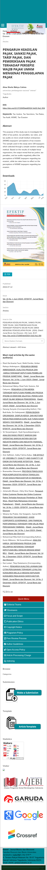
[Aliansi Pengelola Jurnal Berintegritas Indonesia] (23, 789)
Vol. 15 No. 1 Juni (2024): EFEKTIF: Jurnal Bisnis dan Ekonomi (23, 35)
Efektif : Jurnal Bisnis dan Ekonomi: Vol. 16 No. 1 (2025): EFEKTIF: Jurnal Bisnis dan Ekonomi (23, 507)
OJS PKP (17, 855)
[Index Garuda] (23, 804)
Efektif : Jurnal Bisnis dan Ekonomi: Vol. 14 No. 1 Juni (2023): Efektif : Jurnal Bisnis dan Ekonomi (23, 379)
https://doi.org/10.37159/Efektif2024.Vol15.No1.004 (24, 108)
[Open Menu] (2, 25)
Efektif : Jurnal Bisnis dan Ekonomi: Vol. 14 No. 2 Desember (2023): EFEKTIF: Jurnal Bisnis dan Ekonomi (22, 425)
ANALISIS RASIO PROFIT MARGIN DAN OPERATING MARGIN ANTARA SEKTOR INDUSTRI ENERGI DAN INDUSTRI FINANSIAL (23, 438)
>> (12, 591)
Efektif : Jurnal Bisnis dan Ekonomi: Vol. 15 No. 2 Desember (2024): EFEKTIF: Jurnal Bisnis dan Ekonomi (23, 448)
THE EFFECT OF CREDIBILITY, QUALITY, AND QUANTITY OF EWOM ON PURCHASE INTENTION (23, 458)
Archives (13, 31)
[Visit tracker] (4, 770)
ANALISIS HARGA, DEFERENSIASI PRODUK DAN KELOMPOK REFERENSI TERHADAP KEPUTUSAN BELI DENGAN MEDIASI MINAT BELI (22, 546)
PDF (8, 274)
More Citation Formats (13, 341)
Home (5, 31)
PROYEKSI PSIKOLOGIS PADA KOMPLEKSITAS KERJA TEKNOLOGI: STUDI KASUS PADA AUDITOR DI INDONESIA (23, 474)
